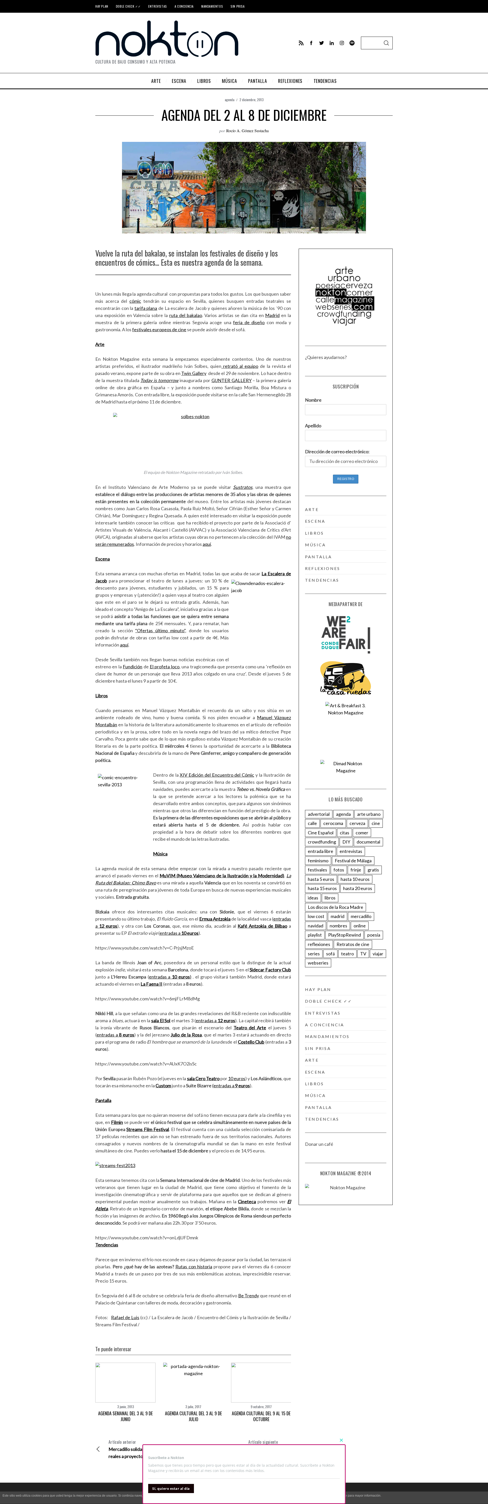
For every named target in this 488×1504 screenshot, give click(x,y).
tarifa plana (145, 308)
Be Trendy (248, 1295)
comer (362, 832)
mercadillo (361, 916)
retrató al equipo (239, 366)
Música (160, 853)
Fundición (132, 666)
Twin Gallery (193, 373)
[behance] (352, 43)
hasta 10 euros (355, 879)
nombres (338, 925)
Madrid (272, 315)
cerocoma (333, 823)
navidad (315, 925)
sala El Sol (161, 1020)
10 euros (236, 1078)
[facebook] (311, 43)
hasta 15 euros (322, 888)
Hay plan (101, 6)
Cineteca (247, 1201)
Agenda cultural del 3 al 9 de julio (193, 1416)
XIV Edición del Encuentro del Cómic (217, 775)
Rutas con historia (193, 1266)
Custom (163, 1085)
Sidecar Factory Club (270, 969)
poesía (373, 935)
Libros (101, 695)
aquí (207, 544)
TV (363, 953)
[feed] (301, 43)
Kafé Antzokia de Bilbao (262, 926)
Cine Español (320, 832)
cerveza (357, 823)
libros (314, 533)
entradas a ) (170, 977)
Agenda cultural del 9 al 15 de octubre (261, 1416)
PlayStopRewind (344, 935)
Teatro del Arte (250, 1027)
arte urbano (368, 814)
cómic (135, 301)
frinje (355, 870)
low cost (316, 916)
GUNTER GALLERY (231, 380)
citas (344, 832)
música (315, 544)
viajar (378, 953)
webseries (318, 963)
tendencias (322, 580)
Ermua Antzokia (215, 919)
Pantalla (103, 1100)
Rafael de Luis (125, 1317)
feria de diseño (249, 322)
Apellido (313, 425)
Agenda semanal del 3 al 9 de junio (125, 1416)
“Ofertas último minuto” (160, 630)
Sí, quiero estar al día (171, 1488)
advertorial (319, 814)
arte (312, 509)
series (314, 953)
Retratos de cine (353, 944)
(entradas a (231, 1085)
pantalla (318, 556)
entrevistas (351, 851)
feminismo (318, 860)
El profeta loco (164, 666)
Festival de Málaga (353, 860)
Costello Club (251, 1042)
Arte (99, 344)
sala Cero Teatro (203, 1078)
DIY (346, 842)
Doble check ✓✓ (128, 6)
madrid (337, 916)
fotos (338, 870)
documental (368, 842)
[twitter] (321, 43)
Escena (102, 559)
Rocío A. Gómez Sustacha (247, 130)
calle (312, 823)
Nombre (313, 400)
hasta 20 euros (357, 888)
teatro (347, 953)
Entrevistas (157, 6)
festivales (317, 870)
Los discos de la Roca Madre (335, 907)
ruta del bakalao (185, 315)
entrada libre (320, 851)
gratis (373, 870)
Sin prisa (238, 6)
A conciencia (184, 6)
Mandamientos (212, 6)
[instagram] (342, 43)
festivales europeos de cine (159, 329)
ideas (313, 897)
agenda (229, 99)
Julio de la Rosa (186, 1034)
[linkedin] (332, 43)
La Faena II (151, 984)
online (360, 925)
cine (376, 823)
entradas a (179, 933)
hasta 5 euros (321, 879)
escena (315, 521)
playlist (315, 935)
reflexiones (322, 568)
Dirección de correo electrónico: (337, 451)
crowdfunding (322, 842)
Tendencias (106, 1244)
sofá (330, 953)
